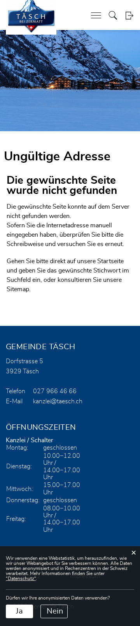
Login (129, 15)
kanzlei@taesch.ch (57, 401)
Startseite (110, 261)
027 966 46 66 (55, 391)
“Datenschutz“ (21, 578)
